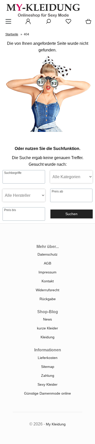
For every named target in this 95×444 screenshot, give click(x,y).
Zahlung (47, 375)
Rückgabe (48, 299)
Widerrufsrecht (47, 290)
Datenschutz (47, 254)
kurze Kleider (47, 328)
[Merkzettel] (66, 23)
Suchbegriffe (13, 172)
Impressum (47, 272)
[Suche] (46, 23)
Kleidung (47, 337)
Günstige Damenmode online (47, 393)
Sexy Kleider (47, 384)
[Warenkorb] (87, 23)
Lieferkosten (48, 358)
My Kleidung (56, 424)
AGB (47, 263)
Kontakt (48, 281)
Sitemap (47, 367)
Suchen (71, 214)
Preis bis (10, 210)
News (47, 319)
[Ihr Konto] (26, 23)
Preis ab (57, 191)
